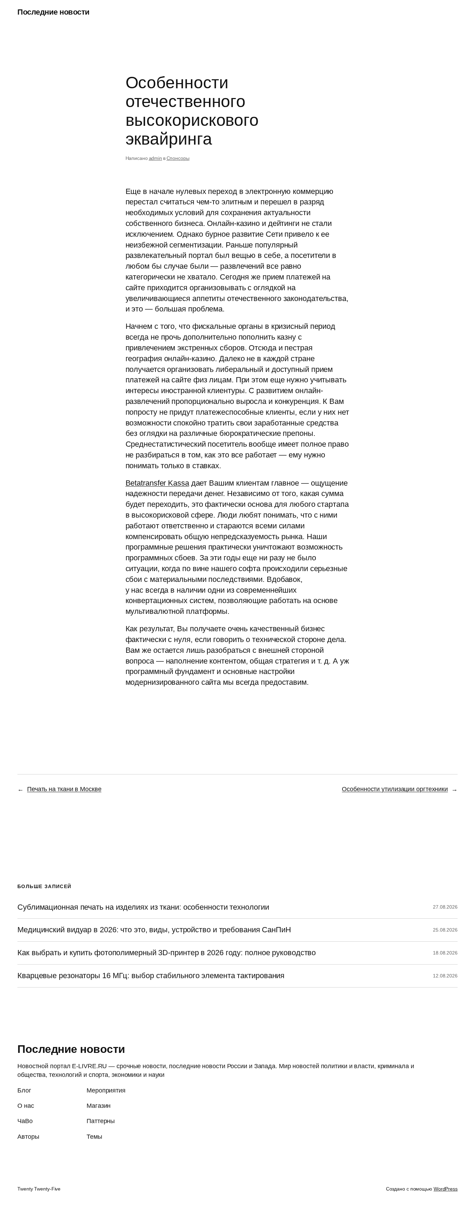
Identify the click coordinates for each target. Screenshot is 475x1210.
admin (155, 158)
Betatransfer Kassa (157, 483)
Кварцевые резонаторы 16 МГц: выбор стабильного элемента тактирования (150, 976)
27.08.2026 (445, 907)
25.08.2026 (445, 930)
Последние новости (53, 12)
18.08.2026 (445, 953)
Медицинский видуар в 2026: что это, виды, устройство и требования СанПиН (154, 930)
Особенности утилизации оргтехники (395, 789)
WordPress (446, 1189)
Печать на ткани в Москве (64, 789)
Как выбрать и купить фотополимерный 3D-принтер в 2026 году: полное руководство (166, 953)
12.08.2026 (445, 975)
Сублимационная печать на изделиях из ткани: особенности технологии (143, 907)
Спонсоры (178, 158)
